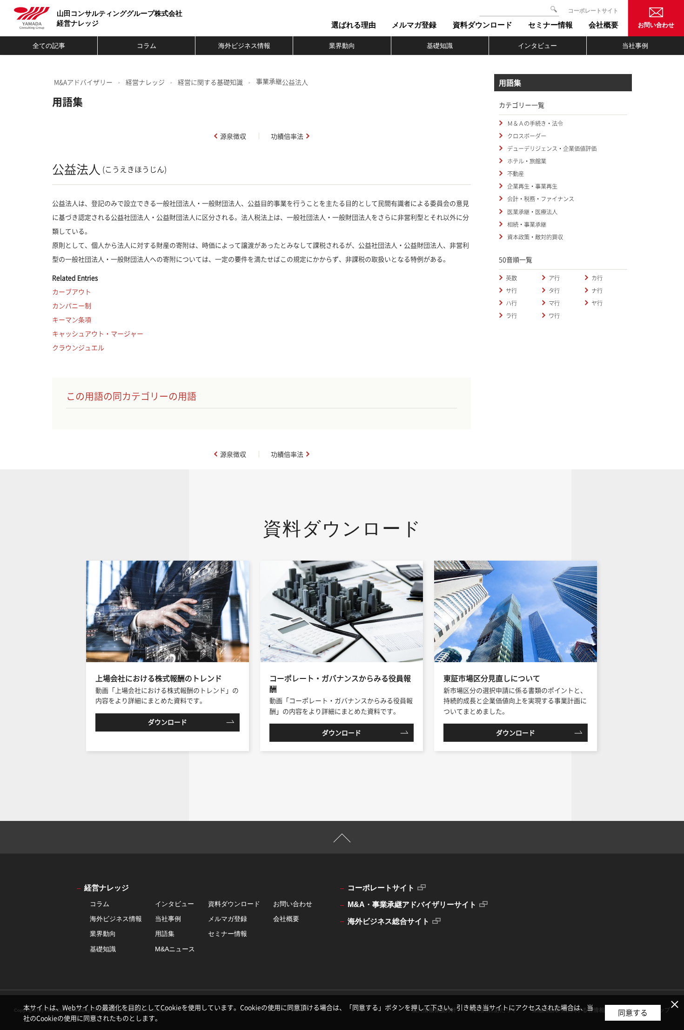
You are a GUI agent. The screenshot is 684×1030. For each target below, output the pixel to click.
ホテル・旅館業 (526, 161)
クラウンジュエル (78, 347)
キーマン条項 (71, 319)
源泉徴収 (233, 136)
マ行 (554, 303)
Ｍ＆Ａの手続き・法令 (534, 123)
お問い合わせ (656, 24)
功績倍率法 (287, 136)
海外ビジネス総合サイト (388, 921)
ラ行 (511, 316)
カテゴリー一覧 (521, 104)
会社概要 (286, 918)
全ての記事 (49, 45)
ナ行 (597, 290)
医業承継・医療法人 (531, 212)
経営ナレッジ (145, 82)
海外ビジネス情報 (244, 45)
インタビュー (537, 45)
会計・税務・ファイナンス (540, 199)
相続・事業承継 (526, 224)
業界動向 (342, 45)
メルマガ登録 (227, 918)
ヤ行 (597, 303)
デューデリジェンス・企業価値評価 (551, 148)
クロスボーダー (526, 136)
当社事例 (635, 45)
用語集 (164, 933)
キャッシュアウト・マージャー (97, 333)
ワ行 (554, 316)
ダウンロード (167, 721)
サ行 (511, 290)
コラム (146, 45)
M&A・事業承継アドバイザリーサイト (412, 904)
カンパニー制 (71, 305)
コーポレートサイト (593, 10)
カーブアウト (71, 291)
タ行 (554, 290)
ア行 (554, 278)
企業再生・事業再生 (531, 186)
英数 (511, 278)
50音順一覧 (515, 259)
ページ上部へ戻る (342, 842)
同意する (633, 1012)
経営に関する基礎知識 (210, 82)
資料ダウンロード (234, 904)
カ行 (597, 278)
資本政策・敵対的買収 (534, 237)
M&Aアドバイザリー (83, 82)
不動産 (515, 173)
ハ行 (511, 303)
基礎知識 (440, 45)
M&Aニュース (175, 949)
